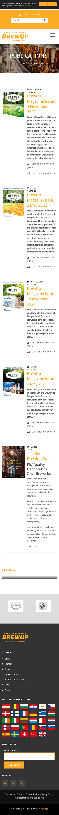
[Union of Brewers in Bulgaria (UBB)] (15, 606)
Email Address (11, 750)
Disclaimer (10, 794)
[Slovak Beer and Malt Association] (42, 727)
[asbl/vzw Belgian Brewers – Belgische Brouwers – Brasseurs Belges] (15, 706)
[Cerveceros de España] (6, 733)
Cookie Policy (32, 794)
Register (36, 14)
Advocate (9, 669)
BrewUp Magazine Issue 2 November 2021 (40, 296)
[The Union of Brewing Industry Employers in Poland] (15, 727)
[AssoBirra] (15, 720)
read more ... (33, 546)
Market (8, 663)
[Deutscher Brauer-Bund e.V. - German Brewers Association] (33, 713)
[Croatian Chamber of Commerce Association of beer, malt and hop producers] (43, 606)
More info (28, 6)
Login (25, 14)
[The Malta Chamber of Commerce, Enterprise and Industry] (42, 720)
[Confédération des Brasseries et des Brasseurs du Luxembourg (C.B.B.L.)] (33, 720)
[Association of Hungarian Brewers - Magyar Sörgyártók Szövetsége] (51, 713)
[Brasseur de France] (24, 713)
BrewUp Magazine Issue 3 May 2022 (40, 200)
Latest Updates (12, 674)
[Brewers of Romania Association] (33, 727)
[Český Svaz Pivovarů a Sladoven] (51, 706)
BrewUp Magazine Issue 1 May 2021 (40, 379)
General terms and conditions (29, 797)
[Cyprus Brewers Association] (42, 706)
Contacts (9, 690)
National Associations (15, 679)
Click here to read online (43, 173)
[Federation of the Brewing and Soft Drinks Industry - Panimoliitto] (15, 713)
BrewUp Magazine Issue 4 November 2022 (40, 103)
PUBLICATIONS (40, 63)
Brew (7, 658)
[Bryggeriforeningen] (6, 713)
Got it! (48, 4)
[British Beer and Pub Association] (42, 733)
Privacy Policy (47, 794)
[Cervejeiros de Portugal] (24, 727)
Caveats (20, 794)
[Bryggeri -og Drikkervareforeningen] (6, 727)
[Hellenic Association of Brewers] (42, 713)
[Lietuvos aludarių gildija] (24, 720)
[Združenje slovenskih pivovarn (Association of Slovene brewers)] (51, 727)
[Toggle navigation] (52, 35)
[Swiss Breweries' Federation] (24, 733)
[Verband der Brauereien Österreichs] (6, 706)
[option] (15, 606)
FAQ (7, 684)
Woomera (43, 808)
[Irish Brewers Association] (6, 720)
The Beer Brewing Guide (40, 456)
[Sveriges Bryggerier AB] (15, 733)
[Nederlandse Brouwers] (51, 720)
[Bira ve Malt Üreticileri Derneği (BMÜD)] (33, 733)
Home (26, 63)
